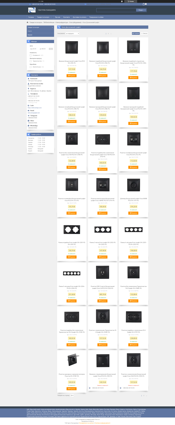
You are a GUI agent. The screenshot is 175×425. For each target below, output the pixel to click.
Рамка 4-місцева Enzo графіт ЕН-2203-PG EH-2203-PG (134, 243)
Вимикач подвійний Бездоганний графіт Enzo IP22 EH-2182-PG (102, 62)
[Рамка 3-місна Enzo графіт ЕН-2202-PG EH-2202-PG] (102, 230)
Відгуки (30, 35)
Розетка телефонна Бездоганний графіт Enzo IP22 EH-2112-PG (133, 153)
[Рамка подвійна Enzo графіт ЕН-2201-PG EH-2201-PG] (71, 230)
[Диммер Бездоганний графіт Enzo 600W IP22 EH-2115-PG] (133, 186)
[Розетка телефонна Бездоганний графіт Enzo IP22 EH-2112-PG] (133, 140)
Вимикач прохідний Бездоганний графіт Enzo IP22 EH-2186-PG (102, 108)
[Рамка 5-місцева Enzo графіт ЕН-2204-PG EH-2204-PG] (71, 274)
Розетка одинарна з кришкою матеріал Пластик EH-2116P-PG (72, 375)
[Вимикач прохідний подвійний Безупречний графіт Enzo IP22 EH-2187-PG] (133, 94)
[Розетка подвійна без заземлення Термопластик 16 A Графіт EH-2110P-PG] (71, 317)
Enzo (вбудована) (75, 22)
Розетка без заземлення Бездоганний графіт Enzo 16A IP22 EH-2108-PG (71, 153)
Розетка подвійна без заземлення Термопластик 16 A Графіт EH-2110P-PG (72, 331)
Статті (30, 31)
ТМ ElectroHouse (48, 22)
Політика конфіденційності (102, 423)
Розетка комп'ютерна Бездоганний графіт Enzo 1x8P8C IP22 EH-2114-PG (102, 199)
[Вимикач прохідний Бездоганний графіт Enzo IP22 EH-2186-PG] (102, 94)
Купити (72, 75)
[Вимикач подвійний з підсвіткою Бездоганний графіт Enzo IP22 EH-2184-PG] (133, 48)
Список (145, 33)
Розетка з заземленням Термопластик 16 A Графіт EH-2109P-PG (102, 331)
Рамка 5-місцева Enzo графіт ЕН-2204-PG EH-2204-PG (72, 287)
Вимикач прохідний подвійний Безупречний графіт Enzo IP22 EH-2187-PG (134, 109)
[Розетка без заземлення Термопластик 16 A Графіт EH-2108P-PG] (133, 274)
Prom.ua (97, 419)
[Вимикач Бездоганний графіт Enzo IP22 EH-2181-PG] (71, 48)
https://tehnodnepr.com (35, 108)
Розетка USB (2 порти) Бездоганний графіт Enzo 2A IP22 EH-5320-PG (102, 287)
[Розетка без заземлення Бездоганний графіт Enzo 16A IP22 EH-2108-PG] (71, 140)
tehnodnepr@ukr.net (34, 113)
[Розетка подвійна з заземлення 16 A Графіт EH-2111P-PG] (133, 317)
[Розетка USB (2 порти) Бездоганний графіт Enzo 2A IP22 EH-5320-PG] (102, 274)
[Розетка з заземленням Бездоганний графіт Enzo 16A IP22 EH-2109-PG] (133, 361)
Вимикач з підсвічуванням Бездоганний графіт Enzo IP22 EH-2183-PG (103, 375)
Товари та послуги (43, 17)
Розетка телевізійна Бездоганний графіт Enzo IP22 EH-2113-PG (71, 199)
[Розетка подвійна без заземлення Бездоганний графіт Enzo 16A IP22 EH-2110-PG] (102, 140)
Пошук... (141, 10)
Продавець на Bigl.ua (87, 421)
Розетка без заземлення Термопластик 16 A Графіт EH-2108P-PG (134, 287)
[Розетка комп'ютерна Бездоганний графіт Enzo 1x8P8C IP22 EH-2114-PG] (102, 186)
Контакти (66, 17)
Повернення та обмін (96, 17)
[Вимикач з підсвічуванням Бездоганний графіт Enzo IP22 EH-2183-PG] (102, 361)
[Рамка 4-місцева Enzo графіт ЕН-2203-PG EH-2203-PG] (133, 230)
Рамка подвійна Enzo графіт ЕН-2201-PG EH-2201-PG (72, 243)
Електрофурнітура (62, 22)
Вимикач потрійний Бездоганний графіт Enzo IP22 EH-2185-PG (72, 108)
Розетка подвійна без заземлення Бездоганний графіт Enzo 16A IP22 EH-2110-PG (102, 154)
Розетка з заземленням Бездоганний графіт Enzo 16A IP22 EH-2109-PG (133, 375)
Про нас (57, 17)
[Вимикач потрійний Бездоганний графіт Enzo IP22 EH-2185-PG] (71, 94)
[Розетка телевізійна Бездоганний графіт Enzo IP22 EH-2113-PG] (71, 186)
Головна (31, 17)
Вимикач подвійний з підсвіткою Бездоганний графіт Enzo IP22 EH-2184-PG (133, 63)
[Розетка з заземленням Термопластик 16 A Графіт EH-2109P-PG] (102, 317)
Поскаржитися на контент (86, 423)
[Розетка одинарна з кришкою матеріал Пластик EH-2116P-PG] (71, 361)
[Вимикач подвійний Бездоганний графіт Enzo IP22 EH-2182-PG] (102, 48)
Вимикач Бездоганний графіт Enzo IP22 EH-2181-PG (72, 62)
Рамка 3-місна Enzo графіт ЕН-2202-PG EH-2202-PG (103, 243)
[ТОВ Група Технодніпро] (32, 10)
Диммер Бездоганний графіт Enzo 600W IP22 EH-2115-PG (133, 199)
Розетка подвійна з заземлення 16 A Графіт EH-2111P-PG (134, 331)
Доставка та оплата (79, 17)
